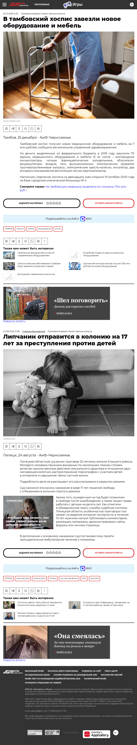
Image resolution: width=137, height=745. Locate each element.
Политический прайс (95, 679)
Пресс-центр (111, 671)
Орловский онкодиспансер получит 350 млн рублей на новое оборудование (106, 264)
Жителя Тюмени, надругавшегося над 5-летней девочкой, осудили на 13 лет (38, 614)
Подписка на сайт (91, 671)
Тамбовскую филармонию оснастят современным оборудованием (36, 254)
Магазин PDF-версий (111, 675)
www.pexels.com (12, 120)
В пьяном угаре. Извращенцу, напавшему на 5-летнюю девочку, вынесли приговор (106, 603)
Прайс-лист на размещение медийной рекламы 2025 (52, 679)
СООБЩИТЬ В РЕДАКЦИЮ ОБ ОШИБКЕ (43, 683)
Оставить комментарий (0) (108, 203)
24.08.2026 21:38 (11, 331)
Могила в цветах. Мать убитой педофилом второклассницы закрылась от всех (40, 603)
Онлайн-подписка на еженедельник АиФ (75, 675)
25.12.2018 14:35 (10, 13)
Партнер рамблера (71, 732)
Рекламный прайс (34, 671)
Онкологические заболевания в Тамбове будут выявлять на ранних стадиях (39, 264)
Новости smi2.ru (14, 321)
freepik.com (9, 438)
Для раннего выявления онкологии (36, 274)
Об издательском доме (37, 675)
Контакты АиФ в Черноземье (63, 671)
